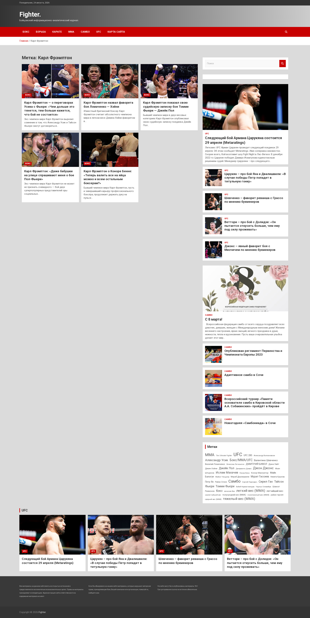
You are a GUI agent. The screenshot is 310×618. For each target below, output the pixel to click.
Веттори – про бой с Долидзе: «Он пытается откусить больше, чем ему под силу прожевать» (252, 225)
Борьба (41, 31)
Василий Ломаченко (215, 464)
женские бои (229, 491)
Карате (57, 31)
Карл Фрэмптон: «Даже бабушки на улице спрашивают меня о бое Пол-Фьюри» (49, 175)
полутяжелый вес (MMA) (258, 495)
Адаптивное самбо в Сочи (243, 375)
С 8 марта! (213, 319)
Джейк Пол (226, 468)
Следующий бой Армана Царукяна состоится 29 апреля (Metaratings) (47, 561)
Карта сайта (116, 31)
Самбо (85, 31)
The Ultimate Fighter (224, 456)
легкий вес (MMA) (250, 491)
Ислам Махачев (227, 472)
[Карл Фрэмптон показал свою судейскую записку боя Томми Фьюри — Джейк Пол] (169, 81)
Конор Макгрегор (260, 473)
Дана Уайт (274, 464)
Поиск (282, 63)
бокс (219, 491)
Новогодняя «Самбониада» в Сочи (250, 423)
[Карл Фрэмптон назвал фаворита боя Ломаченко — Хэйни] (110, 81)
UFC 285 (248, 455)
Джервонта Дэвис (244, 468)
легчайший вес (275, 491)
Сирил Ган (266, 481)
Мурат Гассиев (260, 476)
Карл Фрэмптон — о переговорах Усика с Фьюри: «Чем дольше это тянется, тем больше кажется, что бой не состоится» (49, 108)
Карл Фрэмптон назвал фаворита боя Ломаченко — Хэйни (108, 104)
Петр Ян (209, 481)
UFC (98, 31)
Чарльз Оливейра (263, 486)
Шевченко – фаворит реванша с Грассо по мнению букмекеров (253, 200)
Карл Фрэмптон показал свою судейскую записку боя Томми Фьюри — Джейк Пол (166, 106)
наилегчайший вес (213, 495)
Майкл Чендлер (222, 477)
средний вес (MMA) (213, 499)
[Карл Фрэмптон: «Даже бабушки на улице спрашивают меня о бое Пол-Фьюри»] (50, 150)
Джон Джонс (263, 468)
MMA (209, 454)
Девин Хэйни (211, 468)
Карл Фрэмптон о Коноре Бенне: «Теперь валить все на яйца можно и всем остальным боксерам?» (108, 177)
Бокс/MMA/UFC (241, 460)
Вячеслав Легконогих (235, 464)
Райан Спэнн (221, 482)
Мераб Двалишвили (240, 477)
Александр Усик (216, 460)
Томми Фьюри (225, 486)
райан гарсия (277, 495)
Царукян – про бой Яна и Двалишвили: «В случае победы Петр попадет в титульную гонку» (255, 177)
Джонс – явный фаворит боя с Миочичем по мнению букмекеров (249, 248)
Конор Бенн (245, 473)
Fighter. (30, 14)
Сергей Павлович (249, 482)
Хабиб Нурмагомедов (245, 486)
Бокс (26, 31)
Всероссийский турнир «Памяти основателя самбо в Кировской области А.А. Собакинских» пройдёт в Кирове (254, 402)
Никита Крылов (277, 477)
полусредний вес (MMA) (234, 495)
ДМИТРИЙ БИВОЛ (256, 464)
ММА (71, 31)
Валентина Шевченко (266, 460)
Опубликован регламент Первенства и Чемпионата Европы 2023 (253, 352)
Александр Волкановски (264, 455)
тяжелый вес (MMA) (239, 499)
